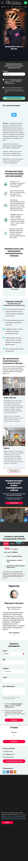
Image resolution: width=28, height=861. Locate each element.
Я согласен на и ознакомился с (13, 81)
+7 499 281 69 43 (15, 609)
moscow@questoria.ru (9, 754)
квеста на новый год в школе (16, 574)
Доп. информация (9, 686)
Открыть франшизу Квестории (14, 761)
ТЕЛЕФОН (5, 71)
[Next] (23, 277)
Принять (7, 822)
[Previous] (4, 277)
